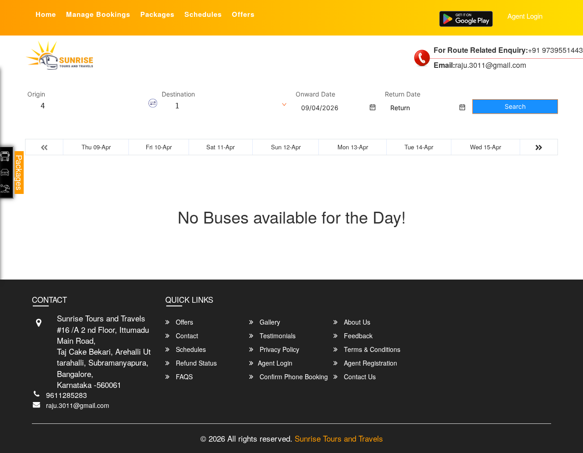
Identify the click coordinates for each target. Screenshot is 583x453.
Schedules (203, 14)
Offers (243, 14)
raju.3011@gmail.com (77, 405)
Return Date (402, 94)
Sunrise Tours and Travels (339, 438)
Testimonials (277, 335)
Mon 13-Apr (353, 147)
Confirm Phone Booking (293, 376)
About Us (356, 321)
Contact (186, 335)
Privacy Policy (278, 349)
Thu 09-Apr (96, 147)
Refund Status (195, 362)
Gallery (269, 321)
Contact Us (359, 376)
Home (46, 14)
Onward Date (315, 94)
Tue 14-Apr (418, 147)
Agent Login (524, 15)
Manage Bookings (98, 14)
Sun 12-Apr (286, 147)
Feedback (357, 335)
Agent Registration (369, 362)
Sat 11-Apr (220, 147)
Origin (36, 94)
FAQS (183, 376)
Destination (178, 94)
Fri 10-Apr (159, 147)
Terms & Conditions (371, 349)
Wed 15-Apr (485, 147)
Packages (157, 14)
